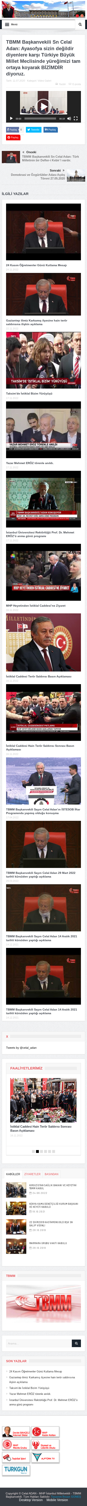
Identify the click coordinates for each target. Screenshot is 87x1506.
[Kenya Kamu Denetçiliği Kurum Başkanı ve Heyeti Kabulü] (16, 1208)
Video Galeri (44, 80)
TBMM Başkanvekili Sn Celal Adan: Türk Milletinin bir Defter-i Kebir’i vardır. (50, 158)
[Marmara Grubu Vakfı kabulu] (16, 1246)
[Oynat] (11, 118)
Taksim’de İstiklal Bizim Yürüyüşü (29, 393)
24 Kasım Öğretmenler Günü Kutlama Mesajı (36, 265)
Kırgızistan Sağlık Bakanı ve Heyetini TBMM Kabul (53, 1187)
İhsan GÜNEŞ (72, 1496)
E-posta (76, 84)
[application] (43, 107)
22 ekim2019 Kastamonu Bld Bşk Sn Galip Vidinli (51, 1224)
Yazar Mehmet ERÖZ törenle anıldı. (30, 463)
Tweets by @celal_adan (21, 1047)
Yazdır (62, 84)
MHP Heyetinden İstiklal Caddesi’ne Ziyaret (36, 605)
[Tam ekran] (76, 118)
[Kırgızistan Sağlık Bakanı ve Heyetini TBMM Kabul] (16, 1190)
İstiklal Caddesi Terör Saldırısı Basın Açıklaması (38, 676)
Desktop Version (31, 1500)
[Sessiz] (69, 118)
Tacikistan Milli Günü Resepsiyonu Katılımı (40, 1126)
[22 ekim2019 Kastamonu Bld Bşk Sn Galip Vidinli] (16, 1226)
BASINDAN (51, 1174)
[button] (43, 107)
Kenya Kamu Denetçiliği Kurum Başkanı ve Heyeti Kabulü (53, 1205)
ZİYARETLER (32, 1174)
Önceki (31, 152)
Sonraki (55, 170)
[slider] (40, 118)
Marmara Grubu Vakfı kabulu (48, 1243)
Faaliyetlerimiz (26, 1068)
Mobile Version (57, 1500)
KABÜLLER (13, 1174)
